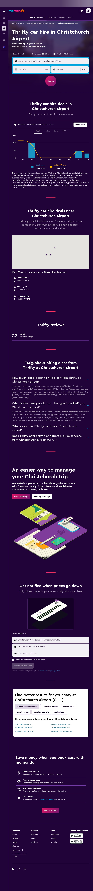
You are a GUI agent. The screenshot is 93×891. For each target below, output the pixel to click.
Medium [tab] (47, 131)
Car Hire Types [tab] (22, 712)
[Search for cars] (4, 28)
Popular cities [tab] (68, 706)
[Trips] (4, 40)
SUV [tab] (64, 131)
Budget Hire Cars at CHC (61, 724)
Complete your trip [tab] (41, 712)
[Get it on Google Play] (76, 835)
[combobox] (20, 54)
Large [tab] (56, 131)
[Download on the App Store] (76, 841)
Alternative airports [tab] (50, 706)
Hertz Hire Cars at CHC (24, 728)
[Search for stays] (4, 23)
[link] (21, 496)
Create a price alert (46, 799)
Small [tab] (38, 131)
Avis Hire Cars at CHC (23, 724)
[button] (4, 10)
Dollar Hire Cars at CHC (24, 731)
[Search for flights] (4, 18)
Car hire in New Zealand (28, 23)
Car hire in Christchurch (47, 23)
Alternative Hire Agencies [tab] (27, 706)
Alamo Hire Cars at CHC (60, 728)
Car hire (14, 23)
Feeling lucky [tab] (59, 712)
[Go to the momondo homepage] (16, 10)
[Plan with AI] (4, 33)
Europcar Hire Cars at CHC (61, 731)
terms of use (43, 670)
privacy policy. (55, 670)
